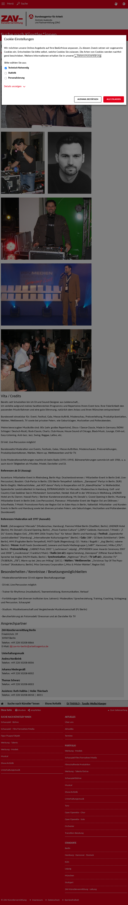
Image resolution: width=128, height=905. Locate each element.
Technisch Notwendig (18, 68)
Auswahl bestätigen (87, 99)
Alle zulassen (114, 99)
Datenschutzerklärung (89, 56)
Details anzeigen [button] (13, 86)
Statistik (12, 73)
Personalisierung (16, 78)
